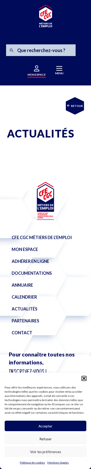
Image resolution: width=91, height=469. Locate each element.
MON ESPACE (37, 74)
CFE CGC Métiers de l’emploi (42, 237)
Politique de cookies (32, 462)
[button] (84, 378)
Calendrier (24, 297)
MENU (59, 73)
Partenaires (25, 320)
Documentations (32, 273)
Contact (22, 332)
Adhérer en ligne (30, 261)
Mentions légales (58, 462)
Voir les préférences (45, 452)
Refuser (45, 439)
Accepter (45, 426)
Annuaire (22, 285)
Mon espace (25, 249)
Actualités (24, 308)
